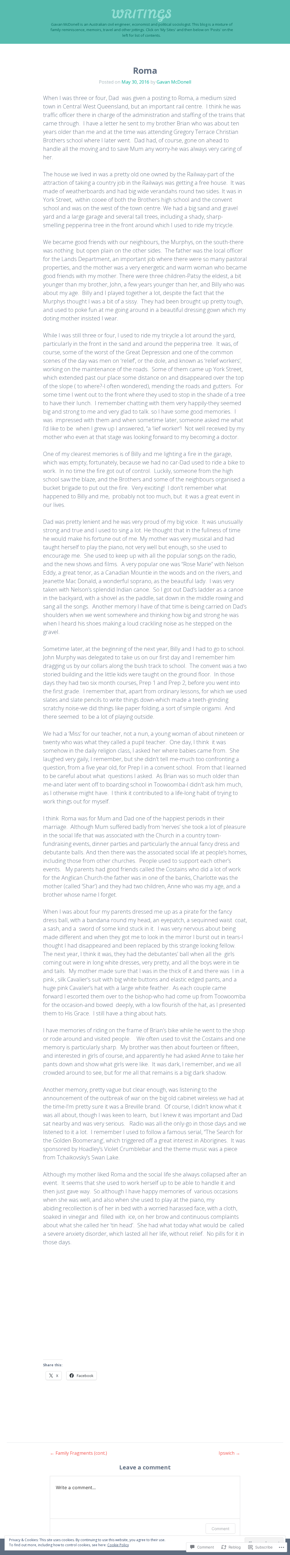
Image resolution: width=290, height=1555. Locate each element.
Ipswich (229, 1453)
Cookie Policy (118, 1545)
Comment (220, 1528)
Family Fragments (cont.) (78, 1453)
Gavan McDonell (174, 82)
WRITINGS (142, 14)
